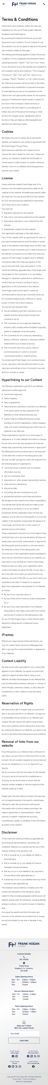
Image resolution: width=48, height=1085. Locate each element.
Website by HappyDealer (24, 1081)
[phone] (44, 4)
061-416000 (24, 959)
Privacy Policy (17, 1079)
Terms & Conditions (29, 1079)
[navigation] (3, 4)
